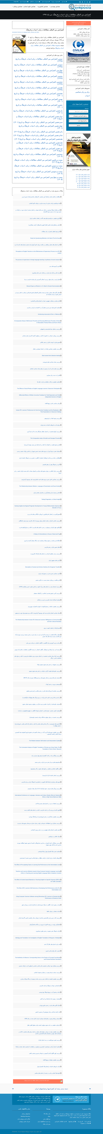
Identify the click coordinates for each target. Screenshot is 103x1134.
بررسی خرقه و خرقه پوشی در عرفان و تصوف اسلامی (47, 972)
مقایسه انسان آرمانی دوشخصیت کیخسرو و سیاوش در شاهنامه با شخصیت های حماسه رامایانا (38, 1046)
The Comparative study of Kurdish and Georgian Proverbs (45, 438)
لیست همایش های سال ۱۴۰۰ (83, 181)
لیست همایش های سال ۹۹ (83, 183)
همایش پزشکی (17, 6)
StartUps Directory (25, 1116)
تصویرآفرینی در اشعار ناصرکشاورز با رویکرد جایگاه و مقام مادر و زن (43, 514)
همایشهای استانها (45, 1)
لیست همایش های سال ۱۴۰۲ (83, 178)
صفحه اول (64, 1)
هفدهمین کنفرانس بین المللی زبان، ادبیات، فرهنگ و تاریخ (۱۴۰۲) (39, 139)
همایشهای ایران (88, 16)
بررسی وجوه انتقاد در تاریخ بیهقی (52, 418)
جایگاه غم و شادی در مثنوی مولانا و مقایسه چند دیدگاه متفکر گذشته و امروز (42, 540)
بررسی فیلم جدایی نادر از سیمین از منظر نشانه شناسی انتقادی (45, 368)
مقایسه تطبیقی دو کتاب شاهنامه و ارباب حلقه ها (48, 382)
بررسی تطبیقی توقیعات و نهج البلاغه (51, 1060)
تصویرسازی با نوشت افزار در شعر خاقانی (50, 342)
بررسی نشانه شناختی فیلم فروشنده (51, 362)
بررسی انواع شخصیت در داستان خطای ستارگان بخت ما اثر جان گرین (43, 431)
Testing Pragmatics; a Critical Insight (51, 499)
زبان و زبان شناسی (80, 16)
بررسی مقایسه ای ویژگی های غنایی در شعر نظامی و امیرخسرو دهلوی (43, 691)
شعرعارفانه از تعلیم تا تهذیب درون (52, 628)
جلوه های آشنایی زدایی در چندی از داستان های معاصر (47, 1073)
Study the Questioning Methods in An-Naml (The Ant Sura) (45, 238)
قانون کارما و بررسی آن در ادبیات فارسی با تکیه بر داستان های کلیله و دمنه (42, 810)
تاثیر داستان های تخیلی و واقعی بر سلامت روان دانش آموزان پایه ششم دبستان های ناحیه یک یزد (37, 244)
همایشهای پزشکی (26, 1113)
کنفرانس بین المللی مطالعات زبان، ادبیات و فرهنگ (66, 16)
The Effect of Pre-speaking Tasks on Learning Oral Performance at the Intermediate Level (37, 864)
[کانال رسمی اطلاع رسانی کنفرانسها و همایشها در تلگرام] (71, 1099)
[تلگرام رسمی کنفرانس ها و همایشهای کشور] (89, 2)
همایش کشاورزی (43, 6)
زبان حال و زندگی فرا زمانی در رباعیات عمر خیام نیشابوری (46, 272)
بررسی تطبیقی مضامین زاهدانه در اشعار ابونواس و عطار (46, 349)
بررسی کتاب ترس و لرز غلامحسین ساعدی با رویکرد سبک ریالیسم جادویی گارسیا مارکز (39, 918)
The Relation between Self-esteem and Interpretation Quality (44, 740)
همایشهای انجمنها (23, 1)
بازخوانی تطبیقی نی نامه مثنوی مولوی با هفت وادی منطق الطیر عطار (43, 1025)
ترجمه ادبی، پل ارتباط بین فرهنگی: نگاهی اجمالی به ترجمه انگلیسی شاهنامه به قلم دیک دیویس (37, 649)
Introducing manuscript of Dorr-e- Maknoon (49, 314)
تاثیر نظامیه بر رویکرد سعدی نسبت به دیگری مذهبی (47, 580)
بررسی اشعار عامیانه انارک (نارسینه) (51, 775)
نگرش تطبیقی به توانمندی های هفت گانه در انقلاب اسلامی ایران (45, 218)
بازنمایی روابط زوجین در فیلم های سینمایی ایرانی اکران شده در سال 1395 (42, 1018)
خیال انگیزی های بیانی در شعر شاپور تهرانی (49, 1005)
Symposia (14, 1131)
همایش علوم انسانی (29, 6)
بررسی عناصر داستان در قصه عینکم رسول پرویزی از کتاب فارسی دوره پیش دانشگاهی (39, 520)
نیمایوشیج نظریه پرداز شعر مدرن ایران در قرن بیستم (47, 762)
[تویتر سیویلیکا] (82, 2)
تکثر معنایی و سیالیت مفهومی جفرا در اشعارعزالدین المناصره (45, 301)
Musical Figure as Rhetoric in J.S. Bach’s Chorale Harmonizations (43, 286)
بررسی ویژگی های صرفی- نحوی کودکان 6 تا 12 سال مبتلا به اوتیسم (44, 788)
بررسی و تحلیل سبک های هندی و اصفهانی (50, 329)
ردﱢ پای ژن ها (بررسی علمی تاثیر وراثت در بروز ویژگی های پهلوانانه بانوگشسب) (41, 697)
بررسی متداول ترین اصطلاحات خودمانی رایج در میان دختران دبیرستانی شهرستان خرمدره (38, 823)
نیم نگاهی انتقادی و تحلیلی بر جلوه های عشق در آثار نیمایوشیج (45, 768)
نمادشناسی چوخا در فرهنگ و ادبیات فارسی (50, 985)
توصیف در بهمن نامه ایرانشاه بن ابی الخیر (50, 998)
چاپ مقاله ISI (47, 1113)
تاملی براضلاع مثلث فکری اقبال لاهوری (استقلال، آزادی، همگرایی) (44, 225)
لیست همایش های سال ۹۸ (83, 185)
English (15, 1)
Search (86, 108)
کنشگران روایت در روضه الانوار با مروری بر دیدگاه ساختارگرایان (45, 924)
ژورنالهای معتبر (46, 1119)
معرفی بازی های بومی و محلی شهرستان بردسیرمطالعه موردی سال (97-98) (41, 677)
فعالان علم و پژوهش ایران (24, 1119)
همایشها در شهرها (55, 1)
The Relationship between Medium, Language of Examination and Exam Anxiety (39, 486)
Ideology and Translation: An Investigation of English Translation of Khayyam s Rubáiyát (37, 937)
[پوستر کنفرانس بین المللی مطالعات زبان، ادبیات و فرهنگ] (78, 150)
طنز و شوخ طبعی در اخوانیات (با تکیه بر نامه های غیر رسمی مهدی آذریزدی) (42, 444)
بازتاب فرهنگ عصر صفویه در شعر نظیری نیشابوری (48, 931)
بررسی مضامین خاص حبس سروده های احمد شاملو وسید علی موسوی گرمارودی (40, 479)
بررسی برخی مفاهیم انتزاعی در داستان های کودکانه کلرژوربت (45, 553)
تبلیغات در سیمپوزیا (85, 1123)
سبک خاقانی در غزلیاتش (54, 836)
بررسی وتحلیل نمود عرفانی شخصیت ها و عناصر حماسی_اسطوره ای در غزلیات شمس (39, 966)
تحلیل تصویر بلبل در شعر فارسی (52, 547)
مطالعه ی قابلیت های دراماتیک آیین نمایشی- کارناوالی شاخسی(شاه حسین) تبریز (41, 196)
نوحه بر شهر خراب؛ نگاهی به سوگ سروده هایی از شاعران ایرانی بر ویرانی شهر (41, 904)
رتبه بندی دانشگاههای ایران (44, 1121)
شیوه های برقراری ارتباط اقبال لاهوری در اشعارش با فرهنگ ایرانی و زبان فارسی (40, 782)
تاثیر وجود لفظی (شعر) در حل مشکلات (51, 231)
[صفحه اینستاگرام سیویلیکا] (80, 2)
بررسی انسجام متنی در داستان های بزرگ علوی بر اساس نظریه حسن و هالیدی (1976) (39, 586)
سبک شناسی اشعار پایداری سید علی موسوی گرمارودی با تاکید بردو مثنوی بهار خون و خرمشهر (37, 613)
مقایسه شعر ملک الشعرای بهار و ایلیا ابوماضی (49, 851)
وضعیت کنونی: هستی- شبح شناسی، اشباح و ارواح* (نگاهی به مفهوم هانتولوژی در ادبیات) (39, 710)
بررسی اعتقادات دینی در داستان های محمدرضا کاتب (47, 803)
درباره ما (80, 1121)
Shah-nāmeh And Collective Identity (51, 355)
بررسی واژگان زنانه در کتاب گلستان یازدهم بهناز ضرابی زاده (46, 755)
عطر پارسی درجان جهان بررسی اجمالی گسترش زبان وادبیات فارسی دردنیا (42, 279)
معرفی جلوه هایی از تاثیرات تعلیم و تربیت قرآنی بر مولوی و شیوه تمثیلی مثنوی (41, 704)
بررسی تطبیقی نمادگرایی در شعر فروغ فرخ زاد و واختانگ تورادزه (44, 816)
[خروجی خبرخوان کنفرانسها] (87, 2)
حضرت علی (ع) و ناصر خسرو (53, 951)
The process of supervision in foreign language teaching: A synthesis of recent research (38, 259)
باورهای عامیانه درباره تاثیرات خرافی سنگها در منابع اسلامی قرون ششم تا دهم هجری (40, 858)
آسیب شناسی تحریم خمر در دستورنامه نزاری (49, 573)
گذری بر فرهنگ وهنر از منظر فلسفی (51, 464)
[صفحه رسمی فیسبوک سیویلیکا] (85, 2)
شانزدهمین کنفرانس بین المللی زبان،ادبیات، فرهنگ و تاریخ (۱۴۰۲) (38, 135)
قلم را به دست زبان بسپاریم (53, 375)
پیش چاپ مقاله (46, 1124)
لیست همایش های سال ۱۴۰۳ (83, 176)
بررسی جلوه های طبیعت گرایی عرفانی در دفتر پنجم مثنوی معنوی (44, 671)
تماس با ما (87, 1121)
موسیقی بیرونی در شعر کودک (53, 684)
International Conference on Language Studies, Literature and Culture (25, 32)
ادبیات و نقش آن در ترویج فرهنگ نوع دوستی (49, 992)
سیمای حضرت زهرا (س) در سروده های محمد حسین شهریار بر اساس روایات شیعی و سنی (38, 451)
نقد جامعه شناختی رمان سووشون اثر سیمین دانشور (47, 1012)
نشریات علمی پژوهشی (24, 1121)
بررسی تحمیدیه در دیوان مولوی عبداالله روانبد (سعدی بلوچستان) (45, 717)
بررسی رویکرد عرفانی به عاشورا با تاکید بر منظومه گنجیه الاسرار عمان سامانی (41, 335)
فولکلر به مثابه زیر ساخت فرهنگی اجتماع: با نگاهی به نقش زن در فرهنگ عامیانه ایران (39, 458)
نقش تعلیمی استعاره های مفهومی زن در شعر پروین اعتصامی (45, 830)
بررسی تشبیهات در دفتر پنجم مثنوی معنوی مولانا (48, 664)
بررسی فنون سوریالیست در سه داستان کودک (49, 1040)
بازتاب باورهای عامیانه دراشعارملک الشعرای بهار (48, 1066)
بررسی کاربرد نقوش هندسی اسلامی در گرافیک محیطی (47, 593)
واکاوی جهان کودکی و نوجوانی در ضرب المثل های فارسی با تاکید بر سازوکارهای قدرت (39, 527)
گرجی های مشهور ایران (54, 560)
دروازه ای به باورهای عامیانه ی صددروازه (50, 425)
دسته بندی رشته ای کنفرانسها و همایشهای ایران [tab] (51, 1089)
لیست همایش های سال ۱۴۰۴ (83, 174)
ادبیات (87, 96)
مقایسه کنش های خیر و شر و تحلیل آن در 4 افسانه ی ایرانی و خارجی (43, 307)
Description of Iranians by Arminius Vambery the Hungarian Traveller (42, 567)
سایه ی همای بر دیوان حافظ (53, 911)
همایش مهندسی (55, 6)
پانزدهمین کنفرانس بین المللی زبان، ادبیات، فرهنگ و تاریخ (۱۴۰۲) (38, 132)
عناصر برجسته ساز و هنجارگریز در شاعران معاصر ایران (47, 492)
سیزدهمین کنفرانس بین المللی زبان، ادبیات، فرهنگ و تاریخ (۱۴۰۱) (38, 122)
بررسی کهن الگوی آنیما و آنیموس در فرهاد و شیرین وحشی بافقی (44, 1053)
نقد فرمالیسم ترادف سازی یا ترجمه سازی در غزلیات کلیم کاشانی (44, 203)
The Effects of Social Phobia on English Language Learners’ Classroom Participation (38, 388)
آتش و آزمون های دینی (54, 266)
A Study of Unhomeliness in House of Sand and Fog (47, 534)
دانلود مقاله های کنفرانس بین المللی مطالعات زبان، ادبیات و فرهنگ (36, 1080)
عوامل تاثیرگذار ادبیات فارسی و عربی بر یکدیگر (48, 600)
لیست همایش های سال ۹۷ (83, 187)
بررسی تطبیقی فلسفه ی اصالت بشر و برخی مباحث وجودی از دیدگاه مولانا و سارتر (40, 979)
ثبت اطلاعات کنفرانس (60, 1121)
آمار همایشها (71, 1121)
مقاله (49, 1116)
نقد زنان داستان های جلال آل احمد (52, 944)
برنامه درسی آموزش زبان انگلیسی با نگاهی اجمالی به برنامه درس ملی (43, 643)
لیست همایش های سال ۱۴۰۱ (83, 180)
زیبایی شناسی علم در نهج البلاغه (52, 403)
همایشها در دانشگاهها (34, 1)
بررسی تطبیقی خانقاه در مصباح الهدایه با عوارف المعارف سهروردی (44, 606)
